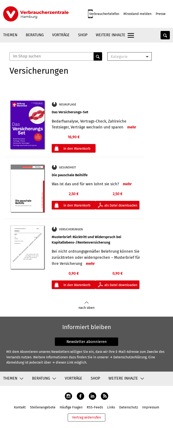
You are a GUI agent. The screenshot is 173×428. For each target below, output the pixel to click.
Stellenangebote (42, 407)
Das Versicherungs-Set (70, 112)
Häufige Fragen (71, 407)
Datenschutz (128, 407)
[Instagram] (68, 396)
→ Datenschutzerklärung (128, 357)
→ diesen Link (62, 362)
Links (111, 407)
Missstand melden (137, 14)
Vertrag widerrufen (86, 417)
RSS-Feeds (95, 407)
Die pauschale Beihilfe (70, 175)
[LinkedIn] (92, 396)
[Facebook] (80, 396)
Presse (161, 14)
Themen (10, 35)
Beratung (35, 35)
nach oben (86, 308)
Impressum (150, 407)
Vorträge (61, 35)
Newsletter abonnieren (86, 341)
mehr (131, 127)
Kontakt (20, 407)
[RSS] (104, 396)
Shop (82, 35)
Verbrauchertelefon (104, 14)
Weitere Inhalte (110, 35)
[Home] (36, 14)
